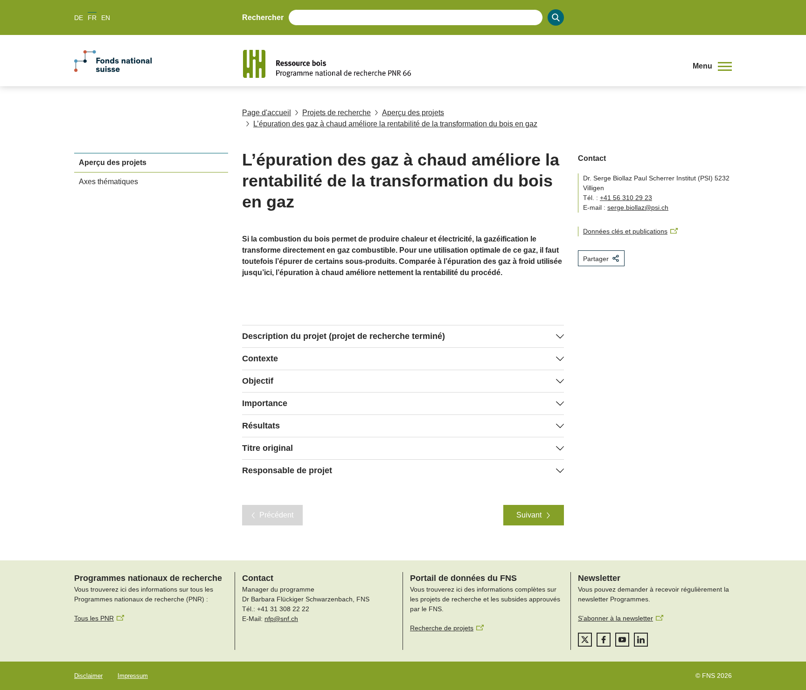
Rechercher (263, 17)
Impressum (133, 675)
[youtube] (622, 640)
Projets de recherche (336, 113)
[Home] (461, 64)
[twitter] (585, 640)
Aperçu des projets (413, 113)
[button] (712, 66)
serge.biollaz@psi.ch (637, 207)
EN (105, 17)
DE (78, 17)
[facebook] (604, 640)
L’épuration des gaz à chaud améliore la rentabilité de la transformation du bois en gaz (395, 124)
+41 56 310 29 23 (626, 197)
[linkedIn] (641, 640)
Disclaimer (88, 675)
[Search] (556, 17)
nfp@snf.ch (281, 618)
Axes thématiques (108, 182)
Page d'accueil (266, 113)
